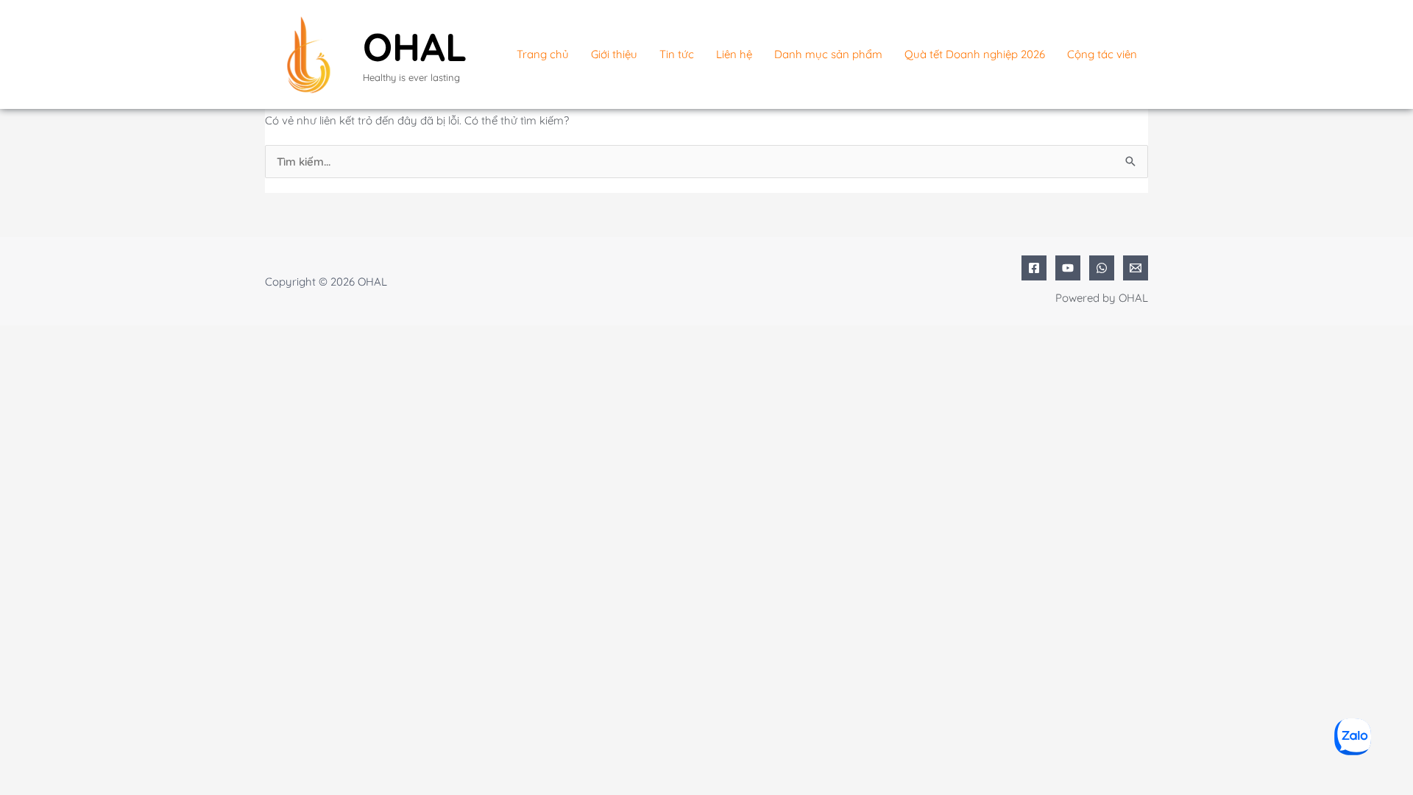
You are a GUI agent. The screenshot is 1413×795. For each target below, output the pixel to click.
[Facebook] (1034, 267)
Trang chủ (543, 54)
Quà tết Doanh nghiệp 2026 (974, 54)
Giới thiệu (614, 54)
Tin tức (676, 54)
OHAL (415, 46)
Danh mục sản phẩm (828, 54)
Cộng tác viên (1102, 54)
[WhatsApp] (1101, 267)
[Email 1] (1135, 267)
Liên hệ (734, 54)
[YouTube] (1067, 267)
